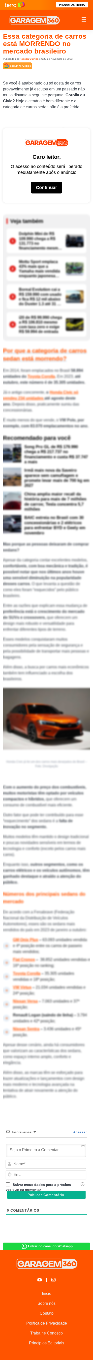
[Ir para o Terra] (15, 5)
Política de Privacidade (46, 1323)
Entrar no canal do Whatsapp (50, 1246)
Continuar (46, 187)
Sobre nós (46, 1303)
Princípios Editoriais (46, 1343)
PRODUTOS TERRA (72, 4)
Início (46, 1293)
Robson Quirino (29, 58)
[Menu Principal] (84, 20)
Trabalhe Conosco (46, 1333)
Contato (47, 1313)
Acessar (79, 1132)
